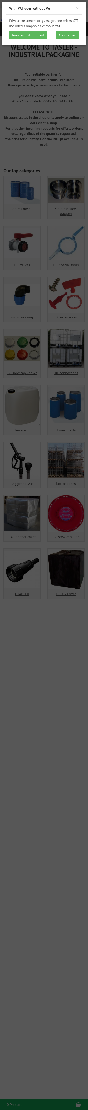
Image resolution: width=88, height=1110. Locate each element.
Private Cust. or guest (28, 35)
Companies (67, 35)
